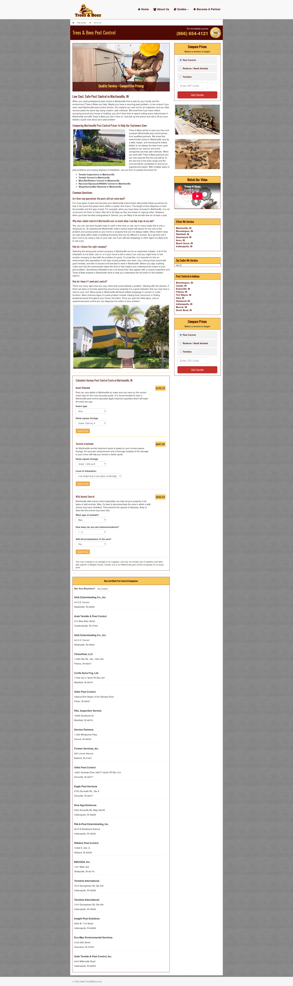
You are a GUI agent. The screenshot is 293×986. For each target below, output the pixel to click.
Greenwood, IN (183, 237)
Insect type (81, 406)
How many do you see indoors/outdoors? (97, 526)
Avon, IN (180, 240)
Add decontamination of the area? (93, 539)
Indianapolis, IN (184, 246)
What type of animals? (87, 514)
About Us (162, 9)
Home (144, 9)
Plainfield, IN (182, 234)
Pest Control (81, 23)
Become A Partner (208, 9)
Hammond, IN (183, 300)
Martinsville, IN (183, 228)
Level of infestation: (86, 470)
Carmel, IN (181, 285)
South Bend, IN (184, 310)
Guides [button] (181, 9)
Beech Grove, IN (184, 243)
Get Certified (102, 588)
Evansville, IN (183, 288)
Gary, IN (180, 297)
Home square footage (87, 418)
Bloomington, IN (184, 231)
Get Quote (197, 95)
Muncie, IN (181, 307)
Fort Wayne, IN (183, 294)
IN (90, 23)
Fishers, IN (181, 291)
